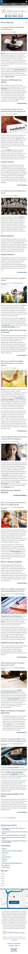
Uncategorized (5, 867)
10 (10, 817)
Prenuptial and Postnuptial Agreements (12, 863)
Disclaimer (11, 945)
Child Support (5, 852)
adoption (21, 217)
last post (5, 475)
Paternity (4, 861)
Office (24, 4)
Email (14, 4)
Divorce (14, 32)
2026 (2, 874)
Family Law (16, 441)
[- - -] (1, 1)
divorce (18, 138)
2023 (2, 881)
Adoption (15, 195)
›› (15, 817)
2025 (2, 876)
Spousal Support (6, 865)
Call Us (5, 4)
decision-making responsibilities (14, 772)
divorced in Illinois (14, 767)
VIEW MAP (14, 902)
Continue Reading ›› (22, 103)
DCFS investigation (16, 551)
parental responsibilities (7, 399)
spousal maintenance (19, 69)
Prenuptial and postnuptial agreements (11, 616)
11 (12, 817)
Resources (10, 943)
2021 (2, 885)
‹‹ (1, 817)
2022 (2, 883)
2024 (2, 878)
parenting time (6, 325)
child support (4, 88)
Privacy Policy (17, 943)
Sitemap (17, 945)
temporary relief (9, 76)
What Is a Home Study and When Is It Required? (14, 835)
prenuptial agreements (13, 699)
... (2, 817)
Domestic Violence (6, 857)
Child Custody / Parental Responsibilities (12, 850)
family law (7, 487)
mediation (8, 150)
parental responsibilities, (9, 327)
